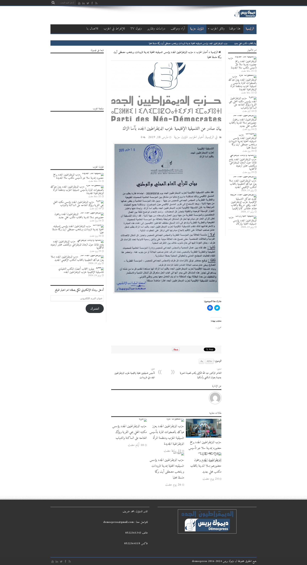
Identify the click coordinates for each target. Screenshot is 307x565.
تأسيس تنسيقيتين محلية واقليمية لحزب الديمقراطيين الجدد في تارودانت (134, 373)
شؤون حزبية (197, 29)
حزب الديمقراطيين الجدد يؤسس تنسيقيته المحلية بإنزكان (243, 220)
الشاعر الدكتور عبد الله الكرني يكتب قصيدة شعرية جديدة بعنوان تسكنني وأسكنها (200, 373)
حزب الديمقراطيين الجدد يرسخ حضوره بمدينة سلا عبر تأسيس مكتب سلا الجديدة (204, 448)
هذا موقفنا (235, 29)
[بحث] (53, 2)
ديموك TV (136, 29)
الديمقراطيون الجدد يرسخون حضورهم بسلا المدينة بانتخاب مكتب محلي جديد (205, 466)
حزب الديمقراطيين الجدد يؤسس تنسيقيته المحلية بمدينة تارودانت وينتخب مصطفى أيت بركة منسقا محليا (214, 43)
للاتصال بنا (92, 29)
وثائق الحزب (218, 29)
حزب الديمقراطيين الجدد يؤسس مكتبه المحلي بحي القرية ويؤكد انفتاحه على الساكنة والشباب (129, 432)
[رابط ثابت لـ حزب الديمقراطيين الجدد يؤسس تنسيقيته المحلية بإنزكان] (246, 215)
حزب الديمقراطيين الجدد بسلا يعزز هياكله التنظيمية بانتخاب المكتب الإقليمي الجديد (243, 184)
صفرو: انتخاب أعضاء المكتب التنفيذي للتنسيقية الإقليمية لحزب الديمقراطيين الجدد (81, 270)
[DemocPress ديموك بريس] (245, 17)
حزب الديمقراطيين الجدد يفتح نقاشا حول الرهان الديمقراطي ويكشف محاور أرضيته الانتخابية (243, 164)
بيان (201, 361)
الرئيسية (250, 29)
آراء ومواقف (178, 29)
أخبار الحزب (202, 52)
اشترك (94, 308)
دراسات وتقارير (156, 29)
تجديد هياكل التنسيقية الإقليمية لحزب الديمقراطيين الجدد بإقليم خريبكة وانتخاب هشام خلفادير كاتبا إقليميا (244, 203)
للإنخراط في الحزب (114, 29)
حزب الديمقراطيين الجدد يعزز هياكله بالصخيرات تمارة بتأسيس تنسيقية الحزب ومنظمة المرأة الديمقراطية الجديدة (166, 435)
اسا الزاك (209, 361)
